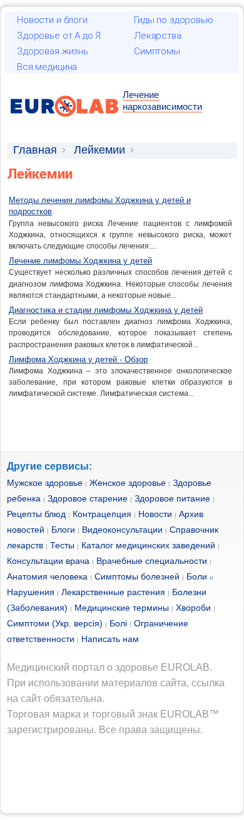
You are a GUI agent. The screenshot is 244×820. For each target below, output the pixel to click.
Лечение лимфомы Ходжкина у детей (80, 260)
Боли (196, 576)
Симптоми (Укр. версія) (55, 623)
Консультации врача (48, 561)
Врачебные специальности (151, 561)
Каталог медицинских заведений (148, 545)
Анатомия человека (47, 576)
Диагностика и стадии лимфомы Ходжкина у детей (106, 310)
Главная (35, 150)
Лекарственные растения (113, 592)
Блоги (63, 530)
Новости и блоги (52, 20)
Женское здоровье (127, 483)
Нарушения (30, 592)
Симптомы (157, 51)
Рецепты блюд (36, 514)
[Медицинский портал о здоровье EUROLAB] (65, 124)
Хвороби (193, 608)
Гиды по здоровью (173, 20)
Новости (155, 514)
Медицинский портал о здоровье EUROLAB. (109, 667)
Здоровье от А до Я (59, 35)
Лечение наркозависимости (162, 100)
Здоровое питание (172, 498)
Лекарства (157, 35)
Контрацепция (102, 514)
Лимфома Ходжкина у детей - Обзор (78, 359)
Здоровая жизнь (52, 51)
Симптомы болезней (137, 576)
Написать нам (110, 639)
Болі (118, 623)
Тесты (62, 545)
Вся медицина (47, 66)
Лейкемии (99, 150)
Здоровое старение (88, 498)
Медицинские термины (121, 608)
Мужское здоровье (45, 483)
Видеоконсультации (122, 530)
